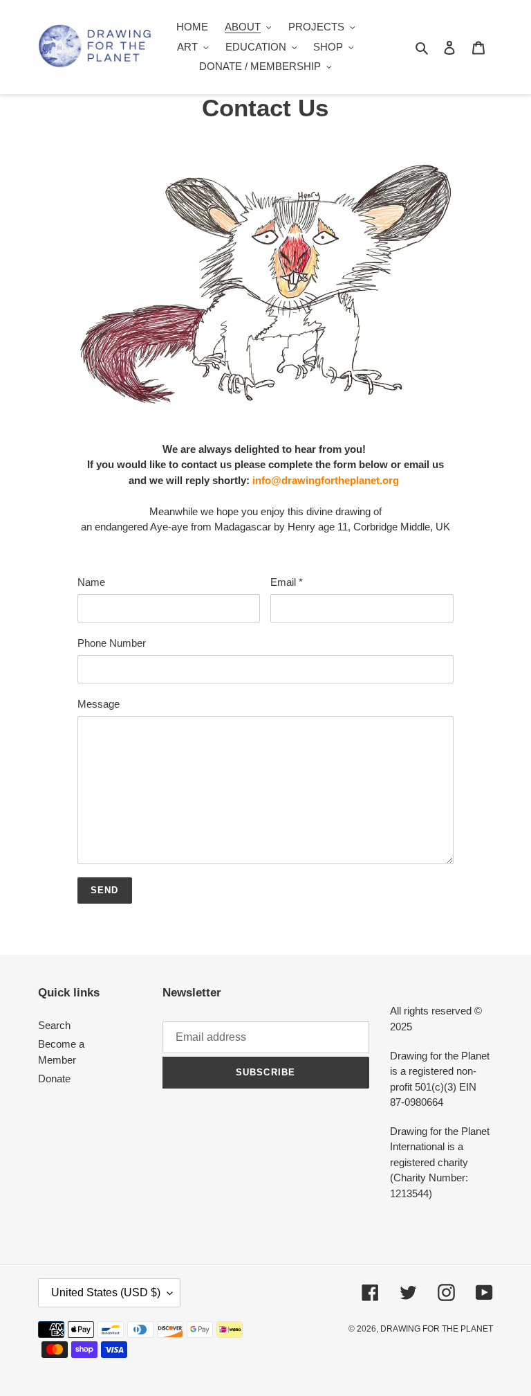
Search (54, 1025)
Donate (54, 1078)
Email (286, 582)
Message (98, 704)
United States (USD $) (105, 1292)
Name (91, 582)
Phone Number (111, 643)
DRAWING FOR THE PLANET (436, 1329)
